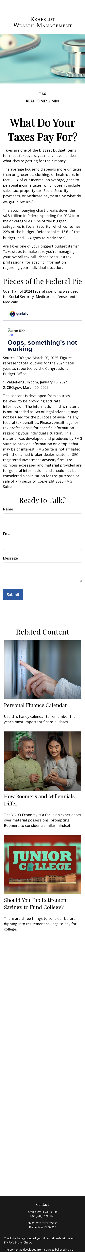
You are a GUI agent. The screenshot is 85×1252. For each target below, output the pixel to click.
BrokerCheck (23, 1242)
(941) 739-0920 (47, 1212)
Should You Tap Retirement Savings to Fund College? (36, 903)
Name (8, 509)
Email (7, 533)
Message (10, 558)
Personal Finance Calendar (35, 705)
